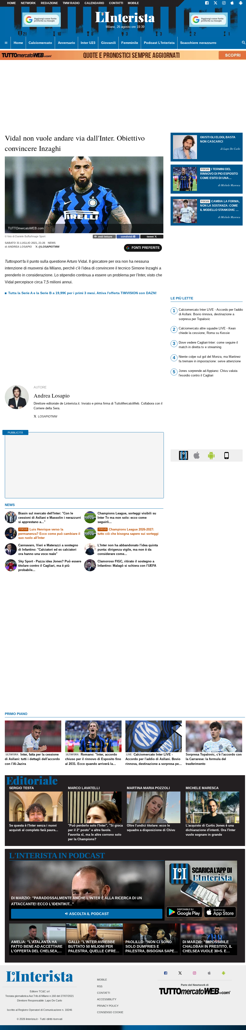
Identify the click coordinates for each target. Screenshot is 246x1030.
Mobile (102, 979)
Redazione (49, 3)
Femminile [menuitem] (129, 43)
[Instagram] (224, 3)
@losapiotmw (48, 246)
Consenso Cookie (110, 1012)
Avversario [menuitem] (66, 43)
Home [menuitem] (18, 43)
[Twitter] (215, 3)
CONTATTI (116, 3)
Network (28, 3)
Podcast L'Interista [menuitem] (159, 43)
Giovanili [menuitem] (108, 43)
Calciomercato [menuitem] (40, 43)
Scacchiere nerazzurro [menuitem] (198, 43)
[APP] (184, 455)
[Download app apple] (232, 3)
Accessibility (106, 999)
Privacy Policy (107, 1006)
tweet (150, 236)
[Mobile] (226, 455)
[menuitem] (6, 43)
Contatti (103, 992)
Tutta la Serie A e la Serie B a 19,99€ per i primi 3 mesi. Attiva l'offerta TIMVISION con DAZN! (82, 293)
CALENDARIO (94, 3)
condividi (127, 236)
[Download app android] (240, 3)
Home (11, 3)
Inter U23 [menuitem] (88, 43)
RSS (99, 986)
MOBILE (133, 3)
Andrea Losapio (20, 246)
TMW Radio (71, 3)
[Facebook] (207, 3)
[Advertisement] (207, 651)
